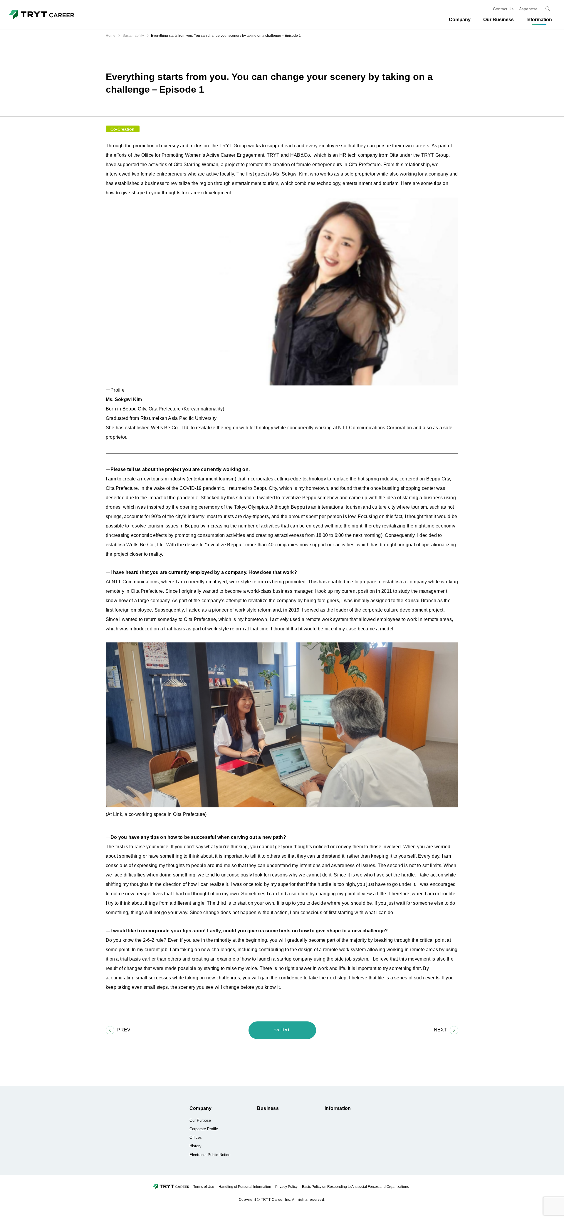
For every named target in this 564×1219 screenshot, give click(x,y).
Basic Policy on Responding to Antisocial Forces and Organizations (355, 1187)
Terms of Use (203, 1187)
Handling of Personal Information (245, 1187)
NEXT (440, 1029)
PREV (123, 1029)
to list (282, 1029)
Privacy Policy (286, 1187)
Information (338, 1108)
